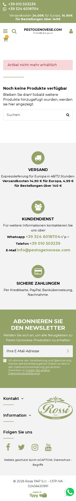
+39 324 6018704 (43, 236)
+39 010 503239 (45, 243)
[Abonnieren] (68, 351)
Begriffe (38, 464)
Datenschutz (62, 459)
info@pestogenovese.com (43, 250)
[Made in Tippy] (38, 494)
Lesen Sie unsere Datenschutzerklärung (29, 372)
